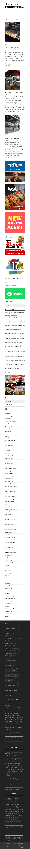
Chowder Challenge (9, 494)
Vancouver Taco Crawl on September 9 (13, 321)
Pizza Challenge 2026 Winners (12, 784)
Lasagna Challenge (9, 545)
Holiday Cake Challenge (10, 532)
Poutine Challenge (8, 578)
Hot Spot (8, 653)
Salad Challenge (8, 583)
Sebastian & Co (10, 44)
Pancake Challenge (9, 463)
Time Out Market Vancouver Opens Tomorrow (14, 371)
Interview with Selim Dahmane (12, 743)
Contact (6, 504)
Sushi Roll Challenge (9, 481)
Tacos (16, 675)
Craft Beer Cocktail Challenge (11, 509)
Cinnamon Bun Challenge (10, 496)
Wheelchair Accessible (11, 690)
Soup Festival (7, 593)
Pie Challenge (7, 466)
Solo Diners (8, 675)
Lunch (7, 658)
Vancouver (8, 680)
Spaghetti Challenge (9, 478)
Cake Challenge (8, 431)
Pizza (7, 670)
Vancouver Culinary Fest (10, 613)
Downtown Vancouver (10, 643)
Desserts (19, 638)
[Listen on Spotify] (15, 299)
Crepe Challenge (8, 443)
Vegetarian (8, 688)
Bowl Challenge (8, 418)
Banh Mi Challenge (8, 416)
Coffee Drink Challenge (9, 501)
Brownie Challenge (8, 423)
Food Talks (7, 522)
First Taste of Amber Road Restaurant (12, 351)
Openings (7, 565)
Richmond (14, 670)
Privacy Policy (7, 413)
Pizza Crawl (7, 575)
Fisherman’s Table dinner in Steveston (13, 329)
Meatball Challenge (9, 458)
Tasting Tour (16, 678)
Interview (16, 653)
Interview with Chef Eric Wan (12, 732)
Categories (7, 434)
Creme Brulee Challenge (10, 440)
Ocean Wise (8, 668)
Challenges (7, 436)
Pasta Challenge (8, 570)
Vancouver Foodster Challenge (12, 683)
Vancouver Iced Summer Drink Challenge (13, 325)
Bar (16, 625)
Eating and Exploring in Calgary (11, 336)
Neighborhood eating (10, 660)
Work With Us (7, 616)
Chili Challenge (8, 437)
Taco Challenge (8, 603)
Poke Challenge (8, 471)
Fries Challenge (8, 450)
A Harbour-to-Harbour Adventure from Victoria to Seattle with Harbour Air (15, 837)
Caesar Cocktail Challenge (10, 428)
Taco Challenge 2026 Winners (11, 354)
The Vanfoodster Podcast (10, 608)
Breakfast (8, 630)
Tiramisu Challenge (9, 611)
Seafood (17, 673)
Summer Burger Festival (10, 598)
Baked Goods (9, 625)
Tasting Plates (7, 606)
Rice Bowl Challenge (9, 473)
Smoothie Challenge (9, 476)
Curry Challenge (8, 514)
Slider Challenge (8, 590)
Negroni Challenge (8, 560)
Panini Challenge (8, 568)
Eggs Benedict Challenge (10, 519)
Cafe (7, 633)
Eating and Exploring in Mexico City (12, 349)
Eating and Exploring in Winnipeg (11, 333)
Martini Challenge (8, 550)
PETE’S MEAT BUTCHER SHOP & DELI (14, 93)
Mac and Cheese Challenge (10, 455)
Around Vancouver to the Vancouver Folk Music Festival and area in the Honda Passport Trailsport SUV (14, 314)
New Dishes (8, 663)
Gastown (8, 650)
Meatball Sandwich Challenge (11, 552)
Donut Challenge (8, 517)
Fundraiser (15, 648)
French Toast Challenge (9, 524)
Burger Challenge (8, 426)
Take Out (8, 678)
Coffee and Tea (9, 635)
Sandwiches (8, 673)
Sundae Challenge (8, 601)
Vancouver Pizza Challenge (12, 789)
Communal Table (9, 638)
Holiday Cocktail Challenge (10, 534)
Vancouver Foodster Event (11, 685)
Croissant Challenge (9, 511)
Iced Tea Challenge (9, 453)
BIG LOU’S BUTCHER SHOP (12, 138)
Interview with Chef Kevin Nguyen (13, 727)
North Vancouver (9, 665)
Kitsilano (13, 655)
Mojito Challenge (8, 557)
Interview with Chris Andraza (12, 738)
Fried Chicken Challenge (10, 448)
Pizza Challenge (8, 573)
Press (6, 580)
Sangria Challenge (8, 588)
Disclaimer (7, 411)
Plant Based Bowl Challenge (10, 468)
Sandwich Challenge (9, 585)
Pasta (16, 668)
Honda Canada (16, 650)
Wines (13, 692)
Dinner (7, 640)
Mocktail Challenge (8, 555)
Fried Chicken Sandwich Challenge (12, 527)
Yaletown (8, 695)
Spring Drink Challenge (9, 596)
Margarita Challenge (9, 547)
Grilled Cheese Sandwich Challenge (12, 529)
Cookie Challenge (8, 506)
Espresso (8, 645)
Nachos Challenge (8, 460)
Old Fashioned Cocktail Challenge (12, 562)
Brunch (15, 630)
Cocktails (14, 633)
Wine (7, 692)
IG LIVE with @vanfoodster (10, 542)
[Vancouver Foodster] (15, 9)
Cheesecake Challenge (9, 483)
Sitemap (6, 409)
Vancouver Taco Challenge (10, 368)
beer (7, 628)
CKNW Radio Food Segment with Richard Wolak (14, 499)
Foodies (8, 648)
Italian (7, 655)
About (6, 408)
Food (14, 645)
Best (13, 628)
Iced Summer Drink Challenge (11, 539)
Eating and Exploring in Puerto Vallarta (13, 342)
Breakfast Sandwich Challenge (11, 421)
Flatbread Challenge (9, 445)
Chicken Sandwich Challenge (11, 488)
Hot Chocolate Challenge (10, 537)
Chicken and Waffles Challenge (11, 486)
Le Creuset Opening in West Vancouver (13, 317)
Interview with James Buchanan (12, 704)
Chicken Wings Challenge (10, 491)
